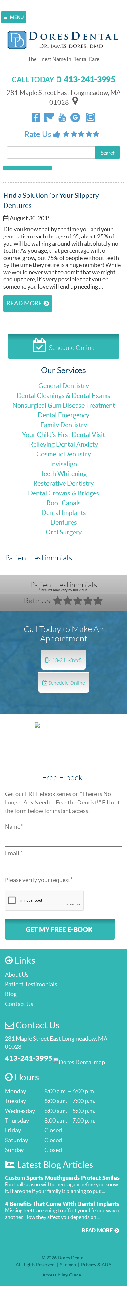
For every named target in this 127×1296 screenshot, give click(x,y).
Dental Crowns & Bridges (63, 493)
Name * (14, 826)
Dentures (63, 522)
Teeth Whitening (63, 473)
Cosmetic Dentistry (63, 454)
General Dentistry (63, 385)
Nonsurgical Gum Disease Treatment (63, 405)
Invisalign (63, 463)
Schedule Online (71, 347)
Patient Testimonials (63, 586)
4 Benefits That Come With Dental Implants (62, 1203)
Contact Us (19, 1003)
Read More (24, 303)
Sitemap (68, 1264)
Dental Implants (63, 512)
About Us (17, 974)
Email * (13, 853)
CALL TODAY (63, 79)
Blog (11, 994)
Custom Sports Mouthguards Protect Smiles (62, 1177)
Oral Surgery (64, 532)
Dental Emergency (63, 415)
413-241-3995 (65, 660)
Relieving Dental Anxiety (63, 444)
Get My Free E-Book (59, 929)
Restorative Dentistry (63, 483)
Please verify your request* (39, 879)
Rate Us (38, 134)
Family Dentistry (63, 424)
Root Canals (64, 502)
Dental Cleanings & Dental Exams (63, 395)
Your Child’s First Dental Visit (63, 434)
